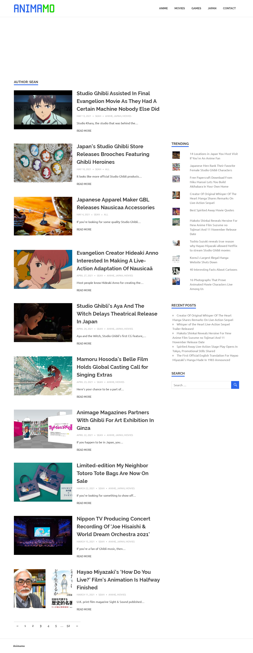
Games (196, 8)
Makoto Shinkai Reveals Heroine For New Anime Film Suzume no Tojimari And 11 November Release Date (201, 337)
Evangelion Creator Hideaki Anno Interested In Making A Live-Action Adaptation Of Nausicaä (117, 261)
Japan (212, 8)
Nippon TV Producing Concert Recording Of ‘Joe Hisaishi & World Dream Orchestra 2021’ (113, 526)
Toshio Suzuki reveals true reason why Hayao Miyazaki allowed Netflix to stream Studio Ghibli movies (213, 245)
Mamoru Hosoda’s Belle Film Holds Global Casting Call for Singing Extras (112, 367)
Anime (163, 8)
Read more (84, 130)
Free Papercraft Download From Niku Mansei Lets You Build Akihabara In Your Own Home (211, 181)
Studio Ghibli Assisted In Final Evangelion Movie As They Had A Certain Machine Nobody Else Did (118, 101)
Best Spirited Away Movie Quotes (212, 210)
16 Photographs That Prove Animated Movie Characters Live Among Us (211, 284)
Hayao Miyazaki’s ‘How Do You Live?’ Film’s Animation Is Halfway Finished (118, 580)
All (107, 169)
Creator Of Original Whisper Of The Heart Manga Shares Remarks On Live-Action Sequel (213, 198)
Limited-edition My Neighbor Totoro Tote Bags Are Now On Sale (113, 473)
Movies (179, 8)
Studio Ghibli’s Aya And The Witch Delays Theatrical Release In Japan (117, 314)
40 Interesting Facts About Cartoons (213, 269)
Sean (98, 115)
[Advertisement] (126, 48)
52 (68, 626)
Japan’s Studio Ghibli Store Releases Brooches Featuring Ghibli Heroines (113, 154)
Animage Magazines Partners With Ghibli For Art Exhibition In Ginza (115, 420)
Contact (229, 8)
